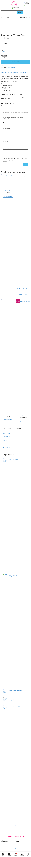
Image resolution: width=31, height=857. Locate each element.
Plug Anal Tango (8, 190)
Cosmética (6, 447)
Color (2, 47)
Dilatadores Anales (10, 67)
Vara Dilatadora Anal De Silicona (23, 288)
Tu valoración (6, 128)
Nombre (5, 142)
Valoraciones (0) (24, 72)
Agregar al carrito (15, 61)
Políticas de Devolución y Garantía (15, 836)
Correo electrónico (8, 148)
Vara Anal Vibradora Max (7, 413)
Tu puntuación (6, 123)
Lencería (6, 444)
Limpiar (3, 51)
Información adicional (13, 72)
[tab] (3, 72)
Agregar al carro (8, 196)
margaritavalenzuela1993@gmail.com (12, 848)
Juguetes (6, 440)
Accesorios (6, 437)
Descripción (3, 72)
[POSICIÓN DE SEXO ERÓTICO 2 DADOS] (3, 17)
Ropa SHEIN (6, 433)
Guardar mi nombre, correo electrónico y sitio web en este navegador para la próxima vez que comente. (15, 160)
